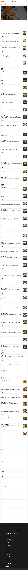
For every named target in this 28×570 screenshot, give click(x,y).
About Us (7, 524)
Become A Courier (16, 526)
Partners (15, 524)
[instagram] (10, 564)
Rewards (7, 529)
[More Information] (26, 21)
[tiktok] (13, 564)
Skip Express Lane (8, 530)
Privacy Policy (7, 551)
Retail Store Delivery (8, 538)
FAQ (6, 526)
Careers (15, 527)
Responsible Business (8, 533)
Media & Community (16, 529)
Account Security (8, 556)
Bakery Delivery (8, 536)
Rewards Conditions (8, 559)
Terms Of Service (8, 549)
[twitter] (6, 564)
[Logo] (2, 1)
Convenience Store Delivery (9, 539)
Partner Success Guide (17, 530)
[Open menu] (26, 1)
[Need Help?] (24, 1)
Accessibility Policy (8, 554)
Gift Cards (7, 527)
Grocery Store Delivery (9, 542)
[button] (2, 26)
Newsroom (15, 533)
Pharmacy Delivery (8, 545)
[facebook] (8, 564)
